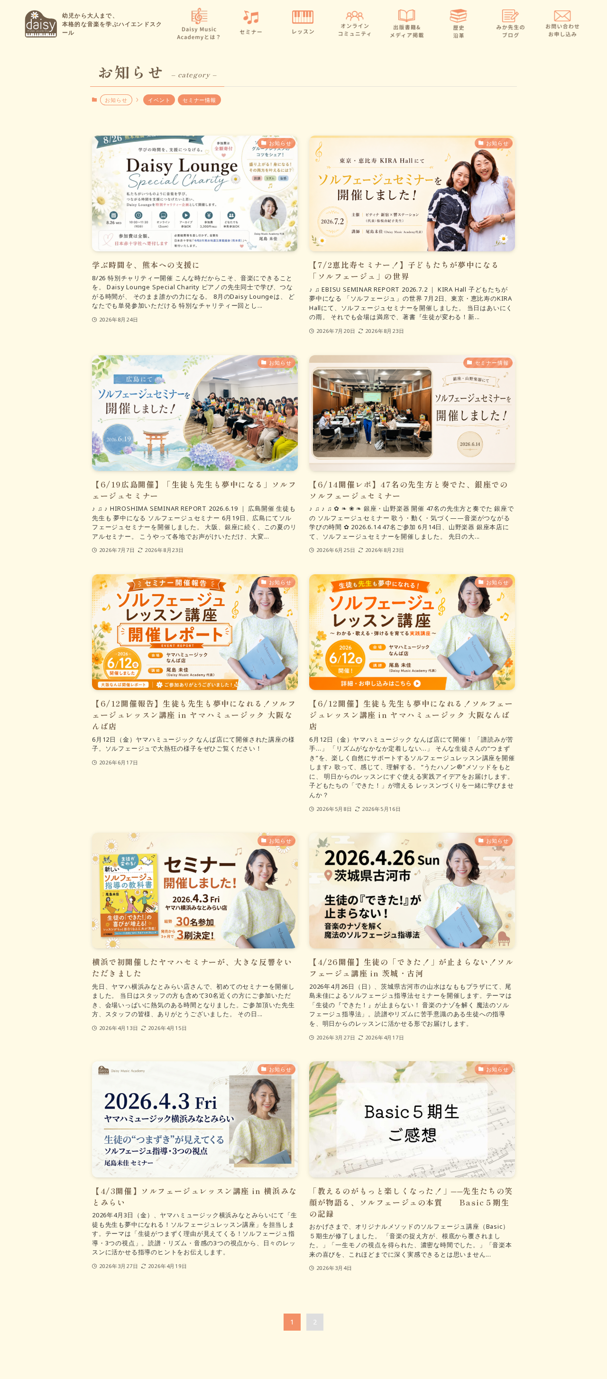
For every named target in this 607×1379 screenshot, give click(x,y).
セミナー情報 (199, 99)
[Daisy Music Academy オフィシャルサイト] (41, 24)
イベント (159, 99)
